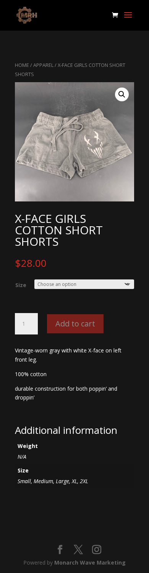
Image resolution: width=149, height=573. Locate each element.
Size (20, 285)
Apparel (43, 65)
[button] (122, 94)
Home (22, 65)
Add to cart (75, 323)
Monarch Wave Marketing (90, 562)
